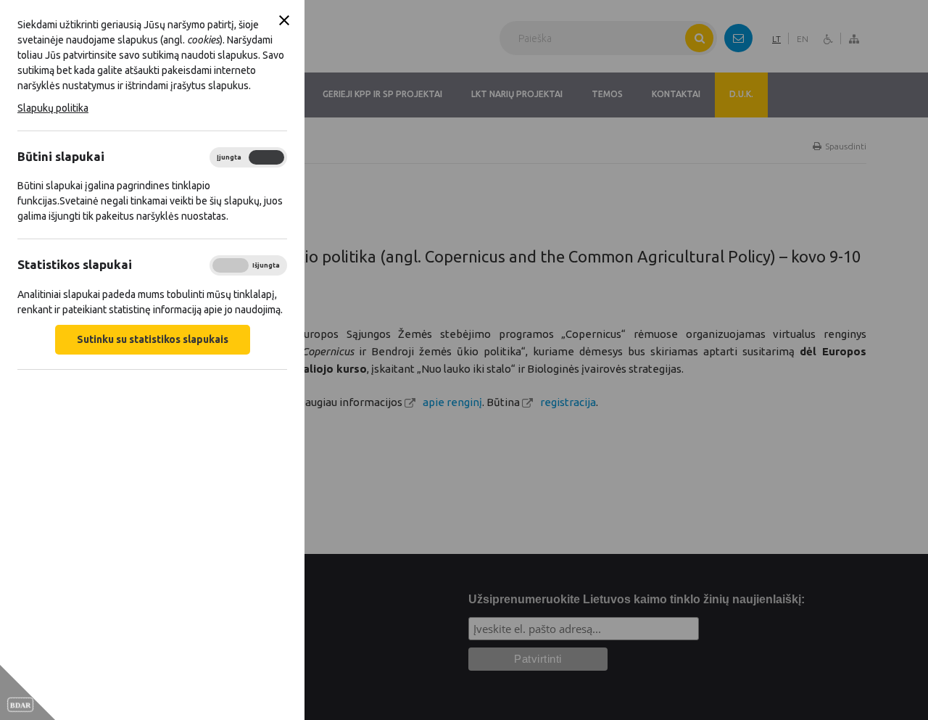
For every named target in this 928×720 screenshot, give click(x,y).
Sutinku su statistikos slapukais (152, 339)
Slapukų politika (52, 108)
